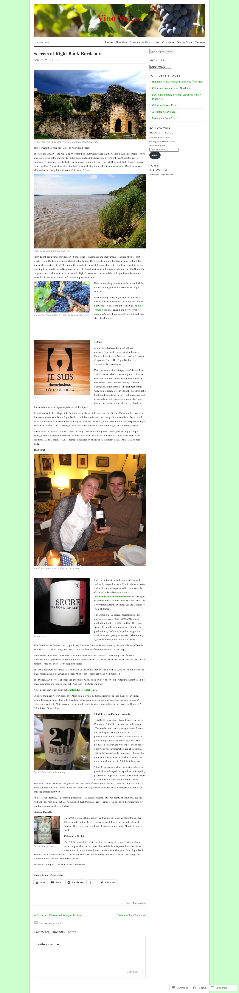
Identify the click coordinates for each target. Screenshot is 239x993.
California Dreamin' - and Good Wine (172, 88)
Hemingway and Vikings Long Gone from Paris (177, 81)
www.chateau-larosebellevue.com (112, 596)
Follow (155, 155)
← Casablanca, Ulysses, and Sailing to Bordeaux (58, 915)
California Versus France (165, 105)
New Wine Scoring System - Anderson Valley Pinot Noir (176, 96)
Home (109, 42)
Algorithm (121, 42)
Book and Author (140, 42)
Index (156, 42)
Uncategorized (139, 903)
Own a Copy (184, 42)
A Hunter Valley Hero (164, 111)
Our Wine (168, 42)
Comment (133, 971)
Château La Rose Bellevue (81, 689)
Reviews (200, 42)
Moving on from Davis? (165, 118)
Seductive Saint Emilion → (132, 915)
